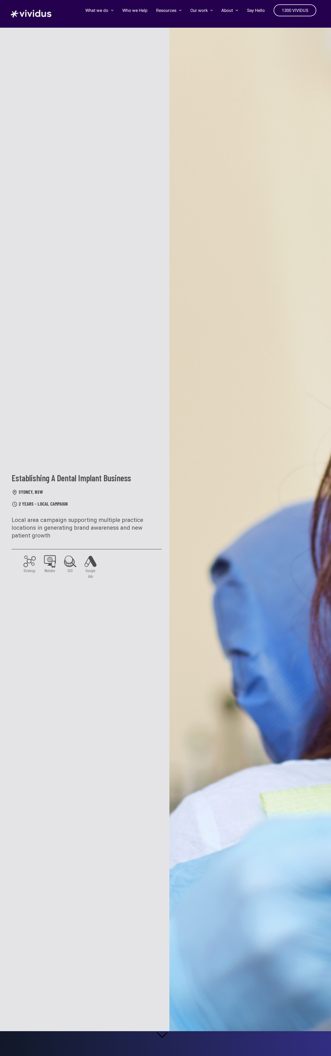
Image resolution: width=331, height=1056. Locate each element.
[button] (111, 10)
